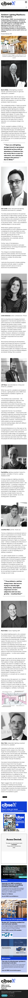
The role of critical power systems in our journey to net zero (13, 962)
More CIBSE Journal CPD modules (11, 930)
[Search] (26, 7)
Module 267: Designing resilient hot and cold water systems (13, 923)
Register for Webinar (7, 894)
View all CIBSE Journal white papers (11, 970)
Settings (11, 995)
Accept (4, 995)
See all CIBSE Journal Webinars (10, 896)
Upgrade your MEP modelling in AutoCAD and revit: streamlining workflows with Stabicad (12, 885)
